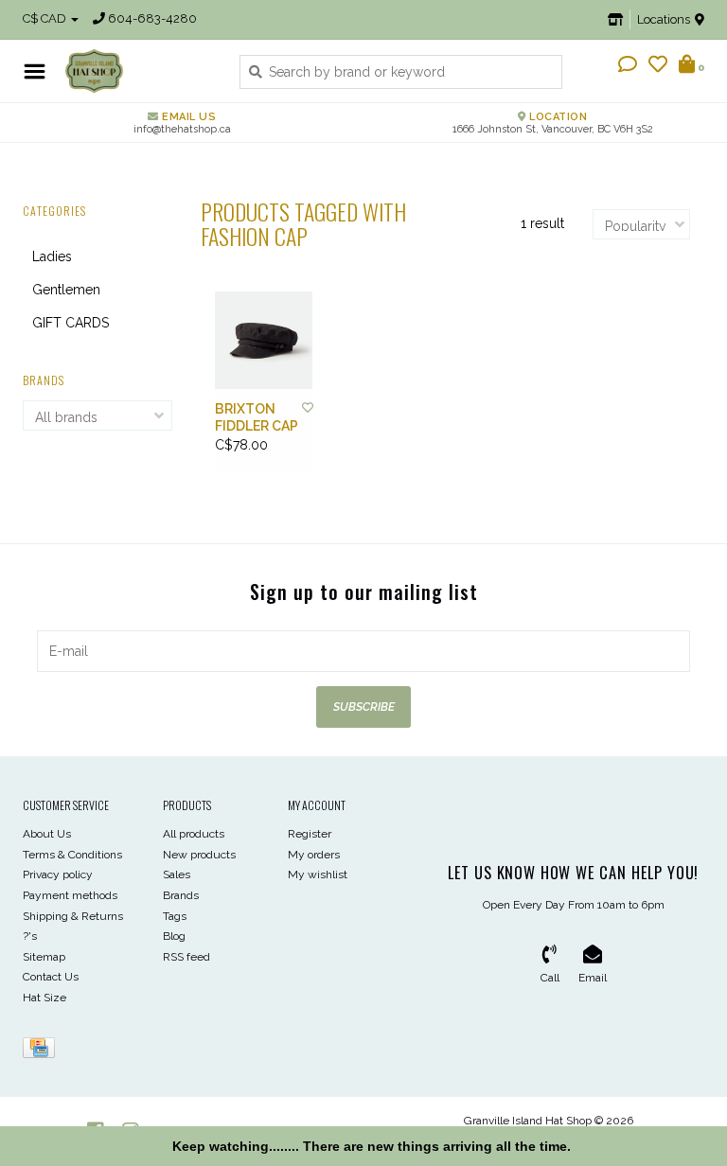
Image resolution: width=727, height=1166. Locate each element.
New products (199, 854)
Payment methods (70, 895)
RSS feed (186, 956)
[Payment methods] (42, 1051)
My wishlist (317, 874)
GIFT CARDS (70, 322)
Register (309, 833)
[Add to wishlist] (307, 408)
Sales (176, 874)
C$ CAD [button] (46, 18)
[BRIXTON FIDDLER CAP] (263, 340)
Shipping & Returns (73, 916)
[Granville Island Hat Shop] (137, 71)
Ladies (52, 256)
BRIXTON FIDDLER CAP (256, 417)
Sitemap (44, 956)
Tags (174, 916)
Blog (174, 936)
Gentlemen (66, 289)
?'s (30, 936)
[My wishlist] (657, 66)
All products (193, 833)
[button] (627, 66)
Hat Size (44, 997)
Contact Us (51, 976)
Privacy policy (58, 874)
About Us (47, 833)
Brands (181, 895)
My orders (314, 854)
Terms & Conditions (72, 854)
